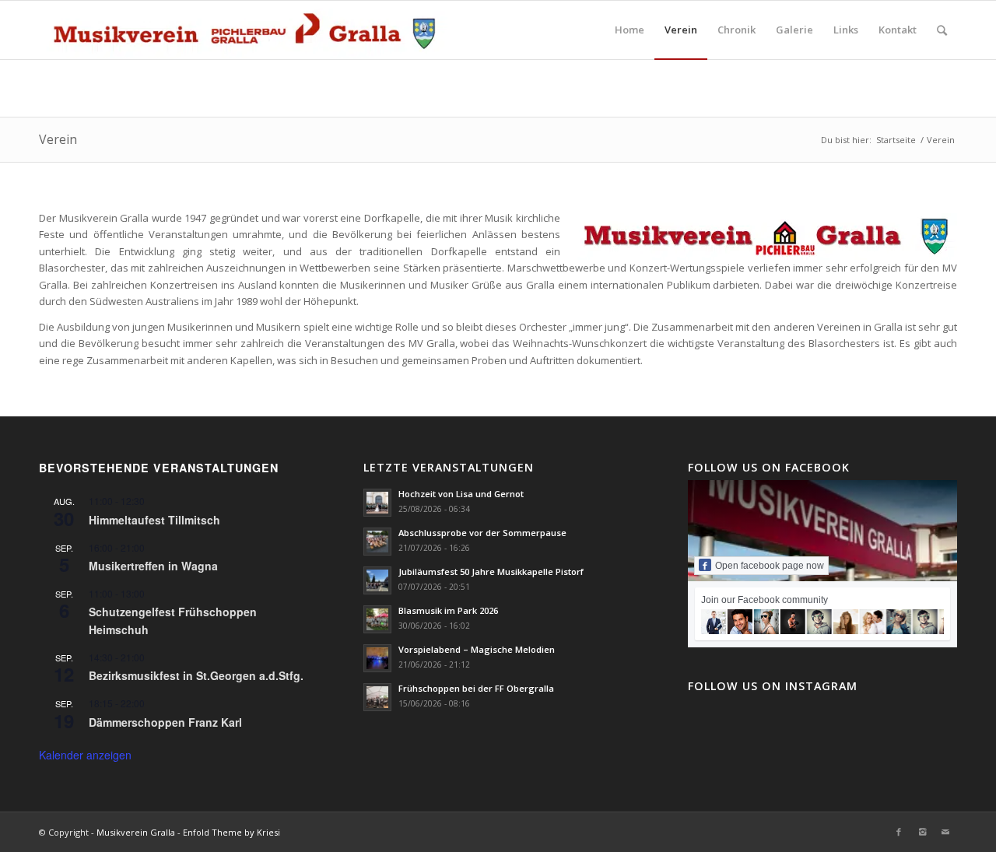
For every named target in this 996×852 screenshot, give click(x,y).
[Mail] (945, 831)
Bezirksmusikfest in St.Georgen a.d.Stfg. (196, 675)
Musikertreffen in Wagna (153, 565)
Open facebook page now (769, 565)
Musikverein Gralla (135, 832)
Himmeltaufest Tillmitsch (154, 520)
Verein (58, 139)
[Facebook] (898, 831)
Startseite (896, 140)
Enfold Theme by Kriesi (231, 832)
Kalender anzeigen (85, 755)
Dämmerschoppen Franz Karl (165, 722)
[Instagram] (922, 831)
